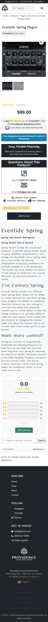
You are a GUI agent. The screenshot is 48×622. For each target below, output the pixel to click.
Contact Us (35, 577)
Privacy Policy (24, 587)
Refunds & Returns (24, 592)
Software (14, 16)
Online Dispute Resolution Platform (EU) (24, 608)
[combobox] (25, 8)
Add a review (24, 430)
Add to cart (24, 216)
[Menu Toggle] (42, 8)
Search (41, 440)
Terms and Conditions (24, 598)
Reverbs (32, 16)
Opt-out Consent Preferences (24, 603)
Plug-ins (23, 16)
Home (5, 16)
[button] (13, 33)
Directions (23, 577)
